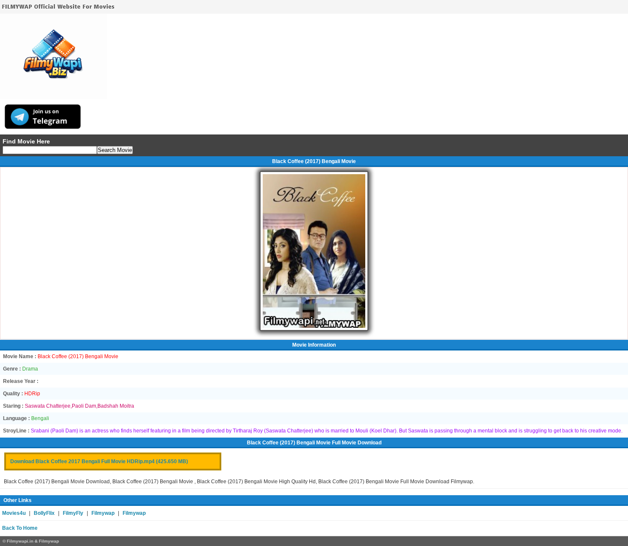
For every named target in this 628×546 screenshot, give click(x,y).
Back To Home (20, 528)
